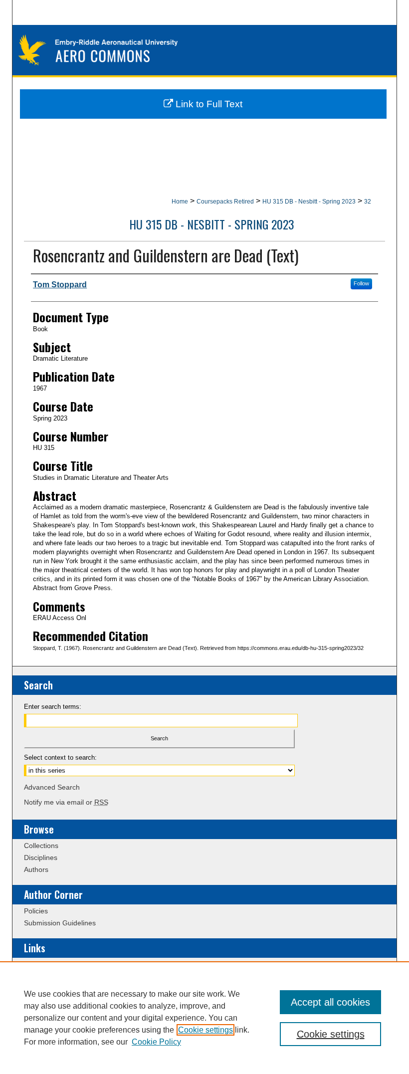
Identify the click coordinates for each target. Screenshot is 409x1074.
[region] (204, 1017)
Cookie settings (205, 1030)
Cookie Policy (156, 1042)
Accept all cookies (330, 1002)
